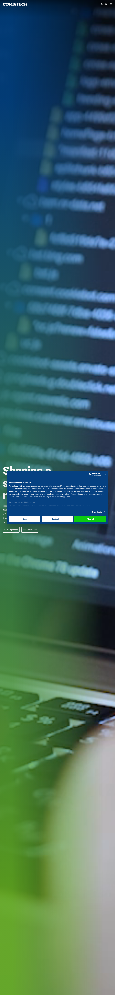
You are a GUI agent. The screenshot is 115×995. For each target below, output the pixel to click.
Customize (56, 519)
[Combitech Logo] (15, 4)
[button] (11, 530)
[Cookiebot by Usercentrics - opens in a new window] (91, 474)
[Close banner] (105, 474)
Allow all (90, 519)
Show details (97, 512)
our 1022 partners (22, 486)
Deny (25, 519)
